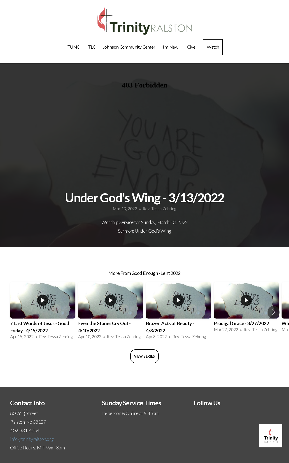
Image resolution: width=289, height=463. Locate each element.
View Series (144, 356)
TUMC (74, 47)
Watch (213, 47)
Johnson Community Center (129, 47)
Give (191, 47)
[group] (42, 312)
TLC (92, 47)
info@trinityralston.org (32, 439)
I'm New (171, 47)
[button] (273, 312)
